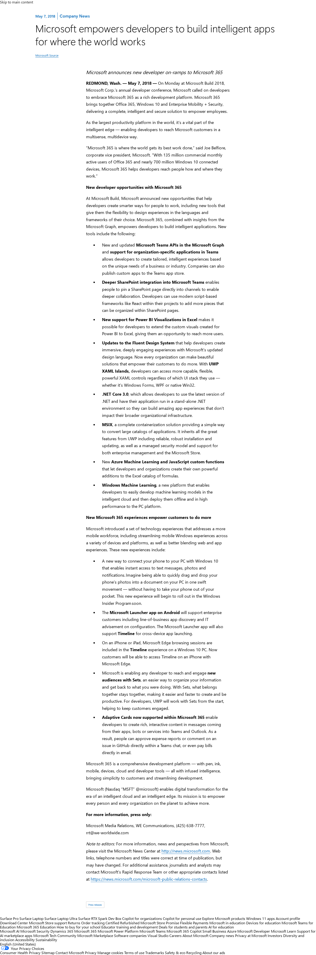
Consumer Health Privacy (20, 952)
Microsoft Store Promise (159, 922)
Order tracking (93, 922)
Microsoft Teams (152, 931)
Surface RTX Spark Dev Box (99, 918)
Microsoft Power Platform (118, 931)
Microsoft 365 (85, 931)
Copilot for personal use (182, 918)
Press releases (95, 904)
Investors (275, 935)
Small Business (214, 931)
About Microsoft (195, 935)
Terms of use (134, 952)
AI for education (221, 927)
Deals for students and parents (183, 927)
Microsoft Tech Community (54, 935)
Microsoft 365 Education (36, 927)
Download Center (14, 922)
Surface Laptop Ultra (60, 918)
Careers (175, 935)
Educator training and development (129, 927)
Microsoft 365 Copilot (184, 931)
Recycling (193, 952)
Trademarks (154, 952)
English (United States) (18, 944)
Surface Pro (9, 918)
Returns (74, 922)
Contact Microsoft (70, 952)
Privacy (91, 952)
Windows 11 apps (260, 918)
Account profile (288, 918)
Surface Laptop (31, 918)
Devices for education (263, 922)
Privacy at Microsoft (251, 935)
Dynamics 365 (61, 931)
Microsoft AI (9, 931)
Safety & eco (175, 952)
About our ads (213, 952)
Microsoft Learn (283, 931)
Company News (74, 16)
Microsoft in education (227, 922)
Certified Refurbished (122, 922)
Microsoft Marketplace (95, 935)
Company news (221, 935)
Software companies (130, 935)
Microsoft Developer (253, 931)
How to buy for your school (78, 927)
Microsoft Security (35, 931)
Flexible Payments (194, 922)
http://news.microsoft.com (185, 851)
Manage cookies (110, 952)
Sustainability (46, 939)
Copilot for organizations (142, 918)
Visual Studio (158, 935)
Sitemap (48, 952)
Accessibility (25, 939)
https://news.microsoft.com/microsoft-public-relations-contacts (149, 879)
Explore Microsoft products (223, 918)
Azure (231, 931)
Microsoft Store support (48, 922)
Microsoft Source (47, 55)
